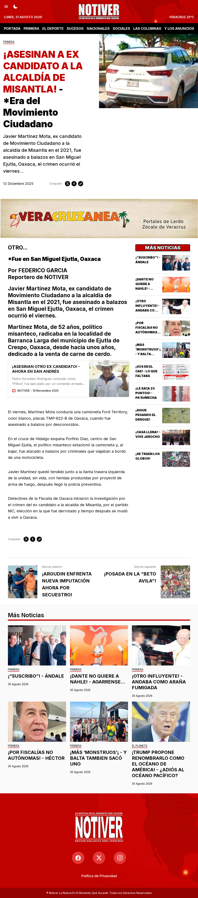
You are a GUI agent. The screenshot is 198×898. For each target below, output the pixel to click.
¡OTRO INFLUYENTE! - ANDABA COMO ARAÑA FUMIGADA (147, 310)
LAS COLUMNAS (147, 28)
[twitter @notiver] (99, 858)
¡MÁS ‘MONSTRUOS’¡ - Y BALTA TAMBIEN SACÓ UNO (148, 354)
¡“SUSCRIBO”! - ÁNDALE (36, 676)
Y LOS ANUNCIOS (179, 28)
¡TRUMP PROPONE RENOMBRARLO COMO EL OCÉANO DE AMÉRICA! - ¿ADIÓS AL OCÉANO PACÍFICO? (158, 763)
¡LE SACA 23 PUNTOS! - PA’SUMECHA (146, 393)
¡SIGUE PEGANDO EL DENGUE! (145, 414)
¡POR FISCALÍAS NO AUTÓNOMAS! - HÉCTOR (36, 755)
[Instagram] (120, 858)
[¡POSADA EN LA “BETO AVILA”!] (175, 581)
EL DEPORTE (53, 28)
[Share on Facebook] (74, 184)
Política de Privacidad (99, 876)
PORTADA (12, 28)
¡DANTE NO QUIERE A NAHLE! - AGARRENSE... (97, 679)
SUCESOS (75, 28)
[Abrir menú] (6, 6)
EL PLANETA (139, 745)
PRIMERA (31, 28)
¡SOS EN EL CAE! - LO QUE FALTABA (146, 371)
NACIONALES (98, 28)
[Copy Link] (81, 184)
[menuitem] (99, 875)
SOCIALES (121, 28)
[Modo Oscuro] (15, 6)
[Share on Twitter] (67, 184)
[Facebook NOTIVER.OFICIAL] (78, 858)
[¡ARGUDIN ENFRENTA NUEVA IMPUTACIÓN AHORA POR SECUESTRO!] (22, 581)
